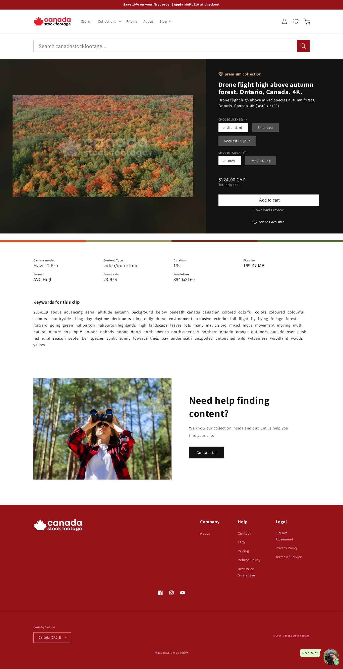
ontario (226, 331)
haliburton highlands (116, 325)
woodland (279, 338)
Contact (244, 533)
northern (210, 331)
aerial (90, 312)
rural (46, 338)
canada (193, 312)
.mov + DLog (261, 160)
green (68, 325)
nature (55, 331)
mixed (234, 325)
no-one (91, 331)
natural (39, 331)
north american (185, 331)
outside (277, 331)
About (205, 533)
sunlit (111, 338)
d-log (78, 318)
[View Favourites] (295, 21)
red (36, 338)
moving (284, 325)
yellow (39, 344)
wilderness (258, 338)
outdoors (259, 331)
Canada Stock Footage (296, 635)
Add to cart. (268, 200)
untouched (225, 338)
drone (161, 318)
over (291, 331)
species (97, 338)
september (78, 338)
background (142, 312)
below (161, 312)
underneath (181, 338)
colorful (245, 312)
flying (263, 318)
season (59, 338)
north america (156, 331)
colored (229, 312)
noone (122, 331)
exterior (221, 318)
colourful (296, 312)
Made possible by (171, 652)
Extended (265, 127)
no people (73, 331)
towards (140, 338)
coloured (277, 312)
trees (154, 338)
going (55, 325)
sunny (125, 338)
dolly (148, 318)
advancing (73, 312)
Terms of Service (289, 557)
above (56, 312)
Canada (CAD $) (50, 637)
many (198, 325)
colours (40, 318)
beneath (177, 312)
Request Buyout (237, 140)
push (301, 331)
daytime (102, 318)
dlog (137, 318)
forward (40, 325)
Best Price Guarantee (246, 572)
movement (264, 325)
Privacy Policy (287, 548)
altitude (105, 312)
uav (165, 338)
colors (260, 312)
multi (298, 325)
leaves (176, 325)
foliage (277, 318)
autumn (122, 312)
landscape (158, 325)
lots (187, 325)
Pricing (243, 551)
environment (180, 318)
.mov (231, 160)
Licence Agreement (285, 536)
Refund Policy (249, 560)
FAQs (242, 542)
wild (241, 338)
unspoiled (204, 338)
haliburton (85, 325)
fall (233, 318)
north (136, 331)
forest (291, 318)
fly (253, 318)
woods (297, 338)
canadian (211, 312)
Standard (234, 127)
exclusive (203, 318)
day (89, 318)
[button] (109, 21)
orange (242, 331)
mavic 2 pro (216, 325)
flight (244, 318)
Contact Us (206, 452)
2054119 (40, 312)
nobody (107, 331)
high (142, 325)
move (248, 325)
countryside (60, 318)
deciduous (121, 318)
